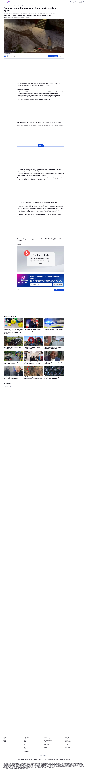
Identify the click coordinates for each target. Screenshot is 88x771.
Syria (25, 744)
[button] (74, 2)
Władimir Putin (67, 740)
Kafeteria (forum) (6, 738)
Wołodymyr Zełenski (68, 745)
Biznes (44, 2)
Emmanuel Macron (68, 741)
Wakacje (45, 747)
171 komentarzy (53, 56)
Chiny (45, 741)
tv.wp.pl (4, 740)
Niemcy (25, 748)
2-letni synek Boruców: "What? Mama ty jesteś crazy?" (37, 99)
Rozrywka (32, 2)
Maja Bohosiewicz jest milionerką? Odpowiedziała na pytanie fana (40, 202)
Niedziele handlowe (47, 738)
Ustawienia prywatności (64, 759)
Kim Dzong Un (67, 737)
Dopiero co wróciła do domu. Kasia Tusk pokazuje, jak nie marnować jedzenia (43, 125)
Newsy (45, 737)
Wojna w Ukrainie (47, 744)
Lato (45, 745)
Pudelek (4, 741)
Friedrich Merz (67, 747)
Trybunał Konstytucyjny (48, 743)
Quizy (26, 2)
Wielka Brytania (26, 751)
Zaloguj (79, 2)
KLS (8, 55)
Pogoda (39, 2)
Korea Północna (26, 737)
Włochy (25, 743)
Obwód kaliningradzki (48, 740)
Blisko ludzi (14, 2)
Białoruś (25, 750)
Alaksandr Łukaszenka (69, 743)
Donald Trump (67, 738)
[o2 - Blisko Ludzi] (9, 2)
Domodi (4, 737)
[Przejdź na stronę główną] (5, 3)
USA (24, 747)
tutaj (27, 768)
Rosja (25, 741)
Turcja (25, 740)
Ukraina (25, 738)
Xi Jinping (66, 744)
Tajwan (25, 745)
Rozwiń (40, 145)
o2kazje (21, 2)
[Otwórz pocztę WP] (71, 2)
